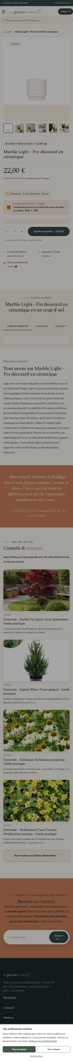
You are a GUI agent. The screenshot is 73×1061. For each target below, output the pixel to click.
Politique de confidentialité (43, 1041)
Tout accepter (19, 1049)
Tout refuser (53, 1049)
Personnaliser (36, 1056)
